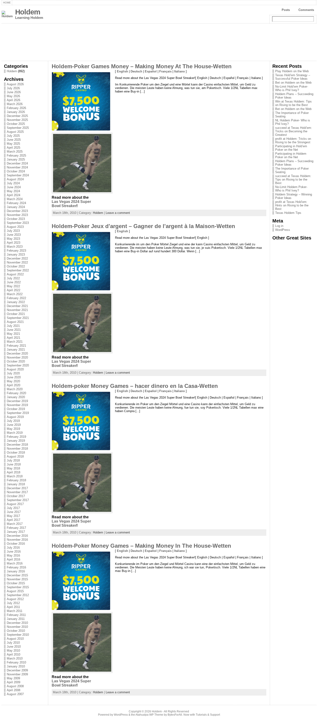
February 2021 (16, 345)
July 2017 (13, 508)
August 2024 (15, 179)
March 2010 (15, 658)
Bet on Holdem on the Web (293, 82)
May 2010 (13, 650)
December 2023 (17, 211)
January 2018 (16, 484)
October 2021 (16, 314)
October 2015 (16, 583)
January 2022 (16, 302)
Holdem (27, 12)
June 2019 (14, 425)
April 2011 (13, 607)
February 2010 (16, 662)
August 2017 (15, 504)
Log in (279, 226)
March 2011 (14, 611)
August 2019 (15, 417)
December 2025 (17, 116)
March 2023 (15, 246)
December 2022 (17, 258)
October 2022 (16, 266)
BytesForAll (175, 714)
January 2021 (16, 349)
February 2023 (16, 250)
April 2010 (13, 654)
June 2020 (14, 377)
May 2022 (13, 286)
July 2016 (13, 547)
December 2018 (17, 444)
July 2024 (13, 183)
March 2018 (15, 476)
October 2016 (16, 543)
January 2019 (16, 440)
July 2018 (13, 460)
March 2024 (15, 199)
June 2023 (14, 234)
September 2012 (18, 595)
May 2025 (13, 143)
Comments (306, 10)
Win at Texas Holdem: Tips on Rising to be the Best (293, 103)
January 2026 (16, 112)
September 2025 (18, 128)
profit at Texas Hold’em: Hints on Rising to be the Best (291, 205)
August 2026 (15, 84)
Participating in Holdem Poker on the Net (290, 155)
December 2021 (17, 306)
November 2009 (17, 674)
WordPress (282, 230)
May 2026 (13, 96)
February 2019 (16, 436)
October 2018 (16, 452)
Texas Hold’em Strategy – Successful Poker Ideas (292, 76)
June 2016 (14, 551)
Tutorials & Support (208, 714)
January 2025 (16, 159)
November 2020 (17, 357)
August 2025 (15, 131)
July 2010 (13, 642)
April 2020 (13, 385)
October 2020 (16, 361)
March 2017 (15, 524)
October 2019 (16, 409)
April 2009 (13, 682)
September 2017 (18, 500)
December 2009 (17, 670)
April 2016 (13, 559)
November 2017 (17, 492)
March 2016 (15, 563)
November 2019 (17, 405)
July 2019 (13, 421)
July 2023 (13, 230)
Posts (286, 10)
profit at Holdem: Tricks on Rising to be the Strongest (293, 140)
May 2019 (13, 429)
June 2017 (14, 512)
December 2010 (17, 623)
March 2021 (15, 341)
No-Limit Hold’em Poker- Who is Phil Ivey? (291, 88)
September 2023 (18, 223)
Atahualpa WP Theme (149, 714)
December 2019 (17, 401)
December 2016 (17, 535)
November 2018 (17, 448)
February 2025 (16, 155)
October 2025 (16, 124)
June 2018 (14, 464)
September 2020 (18, 365)
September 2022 (18, 270)
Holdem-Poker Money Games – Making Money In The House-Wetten (141, 546)
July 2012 (13, 603)
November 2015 (17, 579)
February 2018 (16, 480)
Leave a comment (118, 213)
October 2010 (16, 630)
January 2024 (16, 207)
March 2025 (15, 151)
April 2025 (13, 147)
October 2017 (16, 496)
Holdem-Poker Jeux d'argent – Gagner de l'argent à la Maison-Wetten (143, 226)
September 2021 (18, 318)
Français (165, 71)
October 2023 (16, 219)
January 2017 (16, 531)
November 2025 (17, 120)
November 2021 (17, 310)
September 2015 (18, 587)
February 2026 (16, 108)
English (122, 71)
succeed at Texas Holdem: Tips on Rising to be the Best (293, 179)
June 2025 (14, 139)
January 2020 (16, 397)
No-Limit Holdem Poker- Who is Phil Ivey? (291, 188)
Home (7, 2)
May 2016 (13, 555)
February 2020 (16, 393)
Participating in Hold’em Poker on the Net (291, 147)
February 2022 (16, 298)
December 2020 (17, 353)
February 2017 (16, 528)
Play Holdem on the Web (292, 71)
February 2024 (16, 203)
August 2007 (15, 694)
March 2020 (15, 389)
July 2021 (13, 326)
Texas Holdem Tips (288, 213)
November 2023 (17, 215)
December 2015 (17, 575)
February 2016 (16, 567)
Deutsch (136, 71)
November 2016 (17, 539)
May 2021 (13, 333)
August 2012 (15, 599)
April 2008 (13, 690)
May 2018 (13, 468)
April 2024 (13, 195)
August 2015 (15, 591)
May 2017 (13, 516)
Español (151, 71)
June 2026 (14, 92)
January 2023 (16, 254)
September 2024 (18, 175)
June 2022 (14, 282)
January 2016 (16, 571)
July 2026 (13, 88)
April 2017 (13, 520)
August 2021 (15, 322)
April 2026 (13, 100)
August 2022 (15, 274)
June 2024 (14, 187)
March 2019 (15, 432)
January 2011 (16, 619)
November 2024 (17, 167)
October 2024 (16, 171)
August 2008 (15, 686)
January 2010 (16, 666)
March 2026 (15, 104)
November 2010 (17, 627)
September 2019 (18, 413)
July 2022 (13, 278)
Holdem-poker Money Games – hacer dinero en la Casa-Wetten (135, 386)
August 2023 (15, 227)
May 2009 (13, 678)
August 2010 (15, 638)
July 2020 (13, 373)
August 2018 (15, 456)
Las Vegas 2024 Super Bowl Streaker (71, 204)
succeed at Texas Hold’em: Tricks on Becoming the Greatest (293, 131)
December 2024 (17, 163)
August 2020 (15, 369)
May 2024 (13, 191)
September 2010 (18, 634)
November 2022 (17, 262)
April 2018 (13, 472)
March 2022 (15, 294)
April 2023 (13, 242)
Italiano (179, 71)
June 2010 (14, 646)
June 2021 (14, 329)
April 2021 (13, 337)
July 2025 (13, 135)
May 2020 (13, 381)
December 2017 (17, 488)
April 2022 (13, 290)
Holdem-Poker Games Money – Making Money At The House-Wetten (142, 66)
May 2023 (13, 238)
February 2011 (16, 615)
